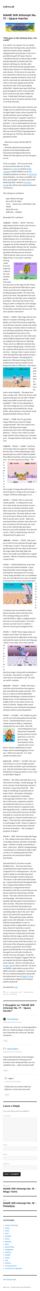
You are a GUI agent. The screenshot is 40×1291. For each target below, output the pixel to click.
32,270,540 (33, 174)
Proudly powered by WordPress (21, 1287)
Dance (7, 1228)
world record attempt (10, 994)
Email (5, 1154)
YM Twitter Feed (9, 1280)
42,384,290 (16, 169)
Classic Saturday (11, 1225)
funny (7, 1239)
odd (6, 1260)
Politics (8, 1263)
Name (5, 1145)
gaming (26, 992)
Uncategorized (11, 1266)
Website (6, 1164)
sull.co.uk (8, 6)
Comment (7, 1116)
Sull (7, 992)
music (7, 1258)
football (8, 1236)
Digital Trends (27, 976)
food (7, 1233)
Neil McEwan (12, 1019)
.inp (15, 987)
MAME (31, 992)
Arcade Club (7, 966)
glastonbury (9, 1247)
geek (7, 1244)
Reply (5, 1040)
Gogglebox (9, 1250)
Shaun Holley (12, 1049)
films (7, 1231)
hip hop (8, 1252)
